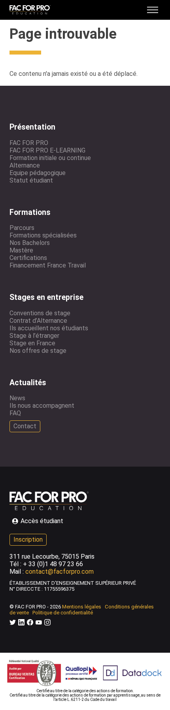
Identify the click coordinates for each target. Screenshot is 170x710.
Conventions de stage (39, 313)
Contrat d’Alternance (38, 320)
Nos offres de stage (37, 350)
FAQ (15, 413)
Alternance (24, 165)
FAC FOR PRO (28, 143)
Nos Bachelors (29, 243)
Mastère (21, 250)
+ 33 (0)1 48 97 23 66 (53, 564)
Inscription (28, 539)
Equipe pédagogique (37, 173)
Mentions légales (81, 607)
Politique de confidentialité (62, 613)
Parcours (21, 228)
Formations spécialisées (43, 235)
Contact (24, 426)
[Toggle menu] (153, 10)
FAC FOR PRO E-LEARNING (47, 150)
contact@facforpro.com (59, 571)
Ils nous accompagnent (41, 405)
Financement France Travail (47, 265)
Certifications (28, 258)
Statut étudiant (31, 180)
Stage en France (32, 343)
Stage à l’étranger (34, 335)
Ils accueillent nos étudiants (48, 328)
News (17, 398)
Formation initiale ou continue (50, 158)
